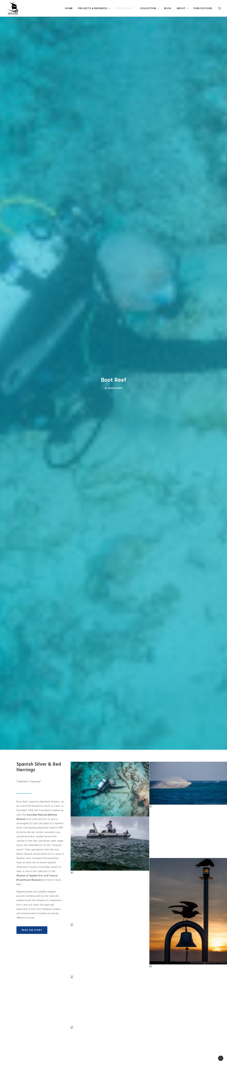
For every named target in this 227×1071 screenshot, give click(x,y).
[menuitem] (69, 8)
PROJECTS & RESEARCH (92, 8)
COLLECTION (148, 8)
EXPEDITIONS (123, 8)
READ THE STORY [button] (32, 930)
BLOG (167, 8)
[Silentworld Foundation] (13, 8)
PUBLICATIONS (203, 8)
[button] (219, 8)
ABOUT (181, 8)
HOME (69, 8)
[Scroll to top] (220, 1058)
